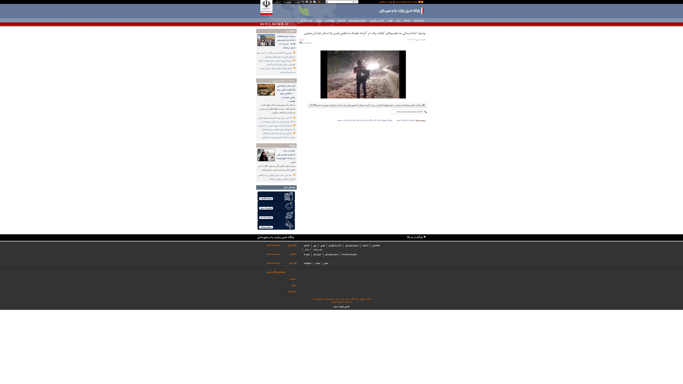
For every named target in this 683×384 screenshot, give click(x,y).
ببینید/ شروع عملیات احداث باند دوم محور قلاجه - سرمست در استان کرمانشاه (286, 42)
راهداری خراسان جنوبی (405, 120)
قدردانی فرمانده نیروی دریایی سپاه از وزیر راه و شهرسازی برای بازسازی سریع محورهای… (276, 127)
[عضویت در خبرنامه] (398, 1)
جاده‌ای (407, 20)
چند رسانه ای (306, 20)
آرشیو (294, 285)
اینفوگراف (307, 263)
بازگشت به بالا (415, 237)
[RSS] (319, 2)
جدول (326, 263)
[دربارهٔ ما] (306, 2)
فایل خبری (293, 263)
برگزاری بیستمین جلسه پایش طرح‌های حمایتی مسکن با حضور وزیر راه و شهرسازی (278, 135)
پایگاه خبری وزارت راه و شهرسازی (401, 10)
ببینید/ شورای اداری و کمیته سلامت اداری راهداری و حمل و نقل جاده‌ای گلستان (277, 62)
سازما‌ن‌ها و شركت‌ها (349, 254)
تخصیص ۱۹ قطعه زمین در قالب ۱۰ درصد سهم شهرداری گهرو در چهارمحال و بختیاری (276, 55)
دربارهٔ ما (293, 279)
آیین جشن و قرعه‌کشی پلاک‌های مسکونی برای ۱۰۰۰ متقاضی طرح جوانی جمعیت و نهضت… (286, 93)
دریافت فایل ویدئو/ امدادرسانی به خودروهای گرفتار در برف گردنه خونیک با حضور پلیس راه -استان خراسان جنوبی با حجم (366, 105)
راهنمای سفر (289, 187)
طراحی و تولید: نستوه (342, 306)
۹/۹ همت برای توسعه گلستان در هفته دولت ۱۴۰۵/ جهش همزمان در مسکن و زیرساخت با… (276, 120)
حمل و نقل (317, 254)
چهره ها (307, 254)
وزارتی (319, 20)
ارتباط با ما (292, 291)
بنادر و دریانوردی (377, 20)
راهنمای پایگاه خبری (276, 272)
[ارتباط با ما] (302, 2)
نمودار (317, 263)
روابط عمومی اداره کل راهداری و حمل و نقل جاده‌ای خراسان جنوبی (364, 120)
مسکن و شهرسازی (357, 20)
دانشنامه (293, 254)
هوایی (390, 20)
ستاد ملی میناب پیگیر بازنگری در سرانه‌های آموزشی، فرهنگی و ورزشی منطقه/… (276, 177)
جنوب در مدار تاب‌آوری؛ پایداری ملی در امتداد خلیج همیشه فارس (285, 156)
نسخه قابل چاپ (307, 43)
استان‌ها (341, 20)
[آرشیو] (314, 2)
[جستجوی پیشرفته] (310, 2)
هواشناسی (330, 20)
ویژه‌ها (292, 145)
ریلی (398, 20)
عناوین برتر (290, 31)
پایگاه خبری (292, 245)
